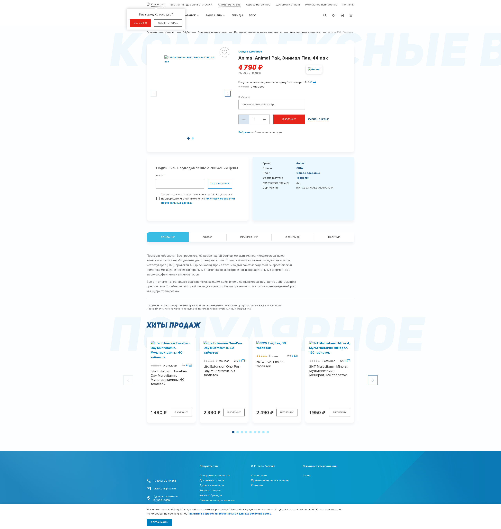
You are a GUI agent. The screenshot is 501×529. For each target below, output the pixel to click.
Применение (249, 237)
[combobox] (271, 104)
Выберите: (244, 97)
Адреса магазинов (258, 4)
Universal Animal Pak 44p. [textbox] (258, 104)
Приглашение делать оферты (270, 480)
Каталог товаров (210, 490)
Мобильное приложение (321, 4)
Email (160, 175)
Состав (208, 237)
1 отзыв (273, 356)
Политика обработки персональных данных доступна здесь (230, 513)
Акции (306, 475)
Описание (168, 237)
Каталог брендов (211, 495)
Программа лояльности (215, 475)
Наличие (334, 237)
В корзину (289, 119)
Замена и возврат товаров (217, 500)
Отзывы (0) (292, 237)
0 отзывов (257, 86)
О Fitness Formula (263, 466)
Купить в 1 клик (318, 119)
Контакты (348, 4)
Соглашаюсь (159, 522)
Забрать (244, 132)
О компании (259, 475)
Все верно (140, 23)
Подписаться (220, 183)
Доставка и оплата (288, 4)
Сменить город (168, 23)
